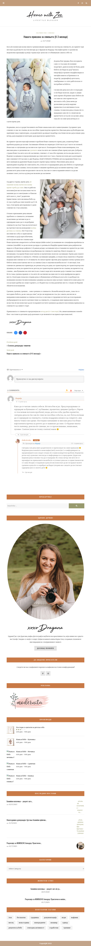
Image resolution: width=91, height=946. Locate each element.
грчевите (34, 150)
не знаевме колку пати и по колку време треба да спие (19, 185)
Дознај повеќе (45, 648)
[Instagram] (81, 3)
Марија (37, 443)
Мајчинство (41, 33)
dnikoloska (26, 440)
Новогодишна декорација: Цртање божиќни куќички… (27, 820)
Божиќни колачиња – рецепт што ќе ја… (45, 888)
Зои (10, 918)
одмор (65, 923)
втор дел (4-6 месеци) (50, 311)
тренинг (67, 928)
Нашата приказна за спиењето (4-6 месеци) (23, 353)
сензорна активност (35, 928)
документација (50, 918)
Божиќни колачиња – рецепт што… (20, 801)
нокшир (53, 923)
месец (11, 923)
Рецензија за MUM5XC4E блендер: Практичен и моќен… (45, 899)
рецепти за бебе (15, 928)
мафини (74, 918)
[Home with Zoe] (45, 16)
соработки (53, 928)
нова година (24, 923)
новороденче (39, 923)
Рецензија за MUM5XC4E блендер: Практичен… (24, 843)
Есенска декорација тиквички (19, 345)
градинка (35, 918)
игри (64, 918)
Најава (81, 370)
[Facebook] (77, 3)
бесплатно (21, 918)
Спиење (51, 33)
